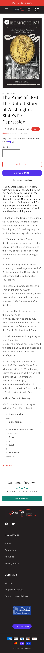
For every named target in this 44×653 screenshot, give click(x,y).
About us (9, 556)
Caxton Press (25, 648)
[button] (6, 9)
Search (8, 582)
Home (8, 543)
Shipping (5, 133)
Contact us (10, 550)
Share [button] (9, 465)
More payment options (22, 180)
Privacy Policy (12, 563)
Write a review (22, 498)
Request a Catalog (14, 589)
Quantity (6, 147)
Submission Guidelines (16, 596)
